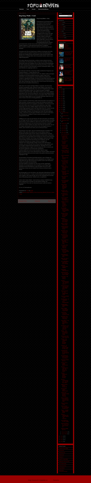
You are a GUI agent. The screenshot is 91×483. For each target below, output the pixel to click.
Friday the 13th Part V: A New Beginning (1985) (68, 66)
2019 (61, 101)
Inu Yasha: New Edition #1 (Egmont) (64, 246)
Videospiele (61, 37)
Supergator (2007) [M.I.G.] (64, 270)
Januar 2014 (64, 433)
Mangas (60, 29)
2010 (61, 441)
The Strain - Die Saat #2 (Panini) (64, 277)
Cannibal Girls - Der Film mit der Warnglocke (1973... (65, 352)
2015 (61, 109)
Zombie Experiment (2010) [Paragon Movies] (64, 375)
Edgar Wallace (30, 192)
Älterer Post (51, 201)
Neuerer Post (23, 201)
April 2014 (64, 130)
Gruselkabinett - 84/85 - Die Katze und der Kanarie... (64, 137)
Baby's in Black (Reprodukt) (64, 224)
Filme (35, 192)
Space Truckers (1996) (64, 404)
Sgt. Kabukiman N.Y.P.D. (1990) (65, 421)
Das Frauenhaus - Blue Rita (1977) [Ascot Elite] (65, 241)
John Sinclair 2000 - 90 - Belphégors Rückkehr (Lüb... (64, 186)
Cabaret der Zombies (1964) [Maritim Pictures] (65, 394)
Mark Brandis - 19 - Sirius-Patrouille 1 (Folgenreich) (68, 53)
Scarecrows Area (62, 465)
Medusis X (61, 457)
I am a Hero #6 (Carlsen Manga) (64, 177)
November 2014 (65, 115)
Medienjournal (62, 452)
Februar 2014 (65, 432)
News (60, 31)
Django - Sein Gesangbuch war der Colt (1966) (64, 332)
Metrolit (44, 192)
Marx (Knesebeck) (65, 134)
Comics (60, 22)
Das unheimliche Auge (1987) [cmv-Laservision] (68, 73)
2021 (61, 98)
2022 (61, 96)
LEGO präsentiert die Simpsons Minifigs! (65, 181)
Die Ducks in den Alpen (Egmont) (65, 337)
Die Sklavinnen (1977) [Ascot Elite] (64, 194)
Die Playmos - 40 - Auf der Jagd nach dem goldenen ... (64, 327)
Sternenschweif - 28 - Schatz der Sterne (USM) (65, 273)
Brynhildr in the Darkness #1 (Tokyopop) (64, 317)
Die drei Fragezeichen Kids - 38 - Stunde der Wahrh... (64, 369)
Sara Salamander (62, 463)
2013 (61, 436)
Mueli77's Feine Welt (63, 459)
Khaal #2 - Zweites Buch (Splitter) (64, 266)
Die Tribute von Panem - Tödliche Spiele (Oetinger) (68, 79)
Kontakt (33, 9)
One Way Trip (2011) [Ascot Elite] (67, 60)
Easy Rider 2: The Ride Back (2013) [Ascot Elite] (65, 322)
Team (28, 9)
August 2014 (64, 123)
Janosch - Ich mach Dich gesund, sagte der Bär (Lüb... (64, 347)
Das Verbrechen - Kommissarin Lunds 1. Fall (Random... (65, 162)
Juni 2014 (64, 127)
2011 (61, 439)
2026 (61, 89)
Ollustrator (50, 480)
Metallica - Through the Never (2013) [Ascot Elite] (64, 220)
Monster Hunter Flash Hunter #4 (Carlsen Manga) (64, 215)
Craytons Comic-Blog (63, 448)
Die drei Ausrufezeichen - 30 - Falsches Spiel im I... (65, 282)
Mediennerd (61, 454)
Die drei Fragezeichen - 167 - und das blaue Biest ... (65, 381)
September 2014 (65, 120)
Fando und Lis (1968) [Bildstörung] (64, 363)
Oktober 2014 (65, 118)
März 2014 (64, 132)
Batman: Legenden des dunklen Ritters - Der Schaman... (65, 416)
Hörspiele (61, 26)
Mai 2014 (64, 128)
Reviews (49, 192)
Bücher (24, 192)
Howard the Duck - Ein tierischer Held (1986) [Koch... (65, 287)
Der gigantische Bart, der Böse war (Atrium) (64, 356)
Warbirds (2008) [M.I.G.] (64, 429)
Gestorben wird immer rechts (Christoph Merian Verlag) (64, 147)
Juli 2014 (64, 125)
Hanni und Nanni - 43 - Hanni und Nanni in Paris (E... (65, 425)
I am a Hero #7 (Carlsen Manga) (64, 142)
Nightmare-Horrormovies (64, 461)
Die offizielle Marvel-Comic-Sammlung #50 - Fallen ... (65, 210)
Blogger (61, 480)
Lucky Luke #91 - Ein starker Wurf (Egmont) (65, 199)
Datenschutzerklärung (43, 9)
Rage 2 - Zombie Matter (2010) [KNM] (64, 411)
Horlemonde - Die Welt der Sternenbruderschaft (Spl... (65, 173)
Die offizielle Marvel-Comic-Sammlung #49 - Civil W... (65, 251)
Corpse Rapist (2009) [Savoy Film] (64, 305)
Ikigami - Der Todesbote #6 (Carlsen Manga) (64, 167)
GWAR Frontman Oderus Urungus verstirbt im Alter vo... (64, 204)
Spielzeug (61, 35)
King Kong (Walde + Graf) (65, 297)
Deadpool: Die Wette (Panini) (64, 191)
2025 (61, 91)
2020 (61, 100)
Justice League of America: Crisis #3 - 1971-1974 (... (65, 152)
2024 (61, 92)
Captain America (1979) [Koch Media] (64, 227)
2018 (61, 103)
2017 (61, 105)
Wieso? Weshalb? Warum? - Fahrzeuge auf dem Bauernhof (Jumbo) (65, 47)
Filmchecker (61, 450)
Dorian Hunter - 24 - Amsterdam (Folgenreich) (65, 407)
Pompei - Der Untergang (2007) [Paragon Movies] (64, 341)
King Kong (39, 192)
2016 (61, 107)
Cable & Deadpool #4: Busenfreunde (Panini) (65, 157)
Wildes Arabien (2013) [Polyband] (64, 385)
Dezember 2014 (65, 112)
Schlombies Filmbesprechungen (63, 471)
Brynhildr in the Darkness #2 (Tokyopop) (64, 231)
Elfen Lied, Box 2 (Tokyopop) (64, 259)
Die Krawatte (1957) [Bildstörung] (64, 389)
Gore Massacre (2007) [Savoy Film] (64, 255)
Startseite (21, 9)
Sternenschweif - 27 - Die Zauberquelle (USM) (64, 292)
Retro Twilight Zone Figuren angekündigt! (64, 309)
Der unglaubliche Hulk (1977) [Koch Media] (64, 262)
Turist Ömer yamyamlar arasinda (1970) (65, 313)
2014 (61, 111)
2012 (61, 437)
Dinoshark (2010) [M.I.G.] (65, 360)
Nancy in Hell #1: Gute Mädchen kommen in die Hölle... (65, 399)
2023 (61, 94)
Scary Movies (62, 468)
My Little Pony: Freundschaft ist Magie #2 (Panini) (64, 236)
